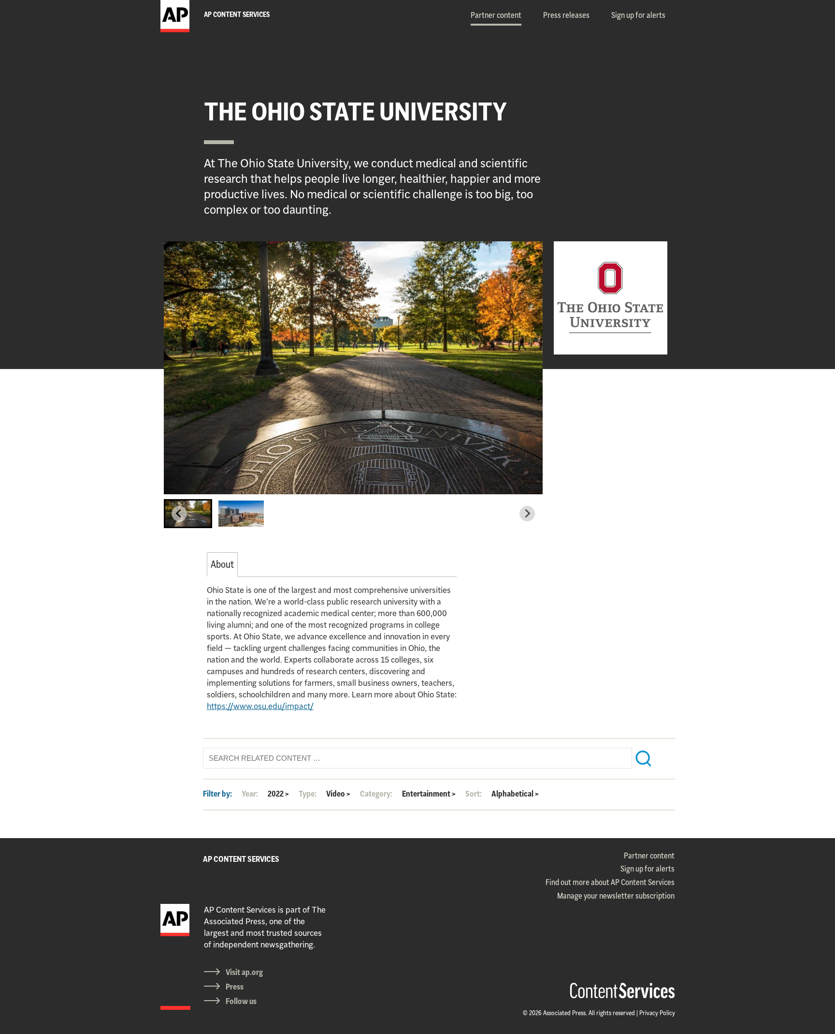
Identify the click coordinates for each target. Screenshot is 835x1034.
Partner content (496, 15)
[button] (188, 513)
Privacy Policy (657, 1012)
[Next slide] (527, 513)
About (222, 564)
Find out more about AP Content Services (610, 882)
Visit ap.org (244, 972)
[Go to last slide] (179, 513)
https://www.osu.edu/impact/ (260, 706)
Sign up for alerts (638, 15)
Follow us (241, 1001)
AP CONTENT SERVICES (241, 859)
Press (235, 986)
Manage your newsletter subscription (616, 895)
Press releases (566, 15)
